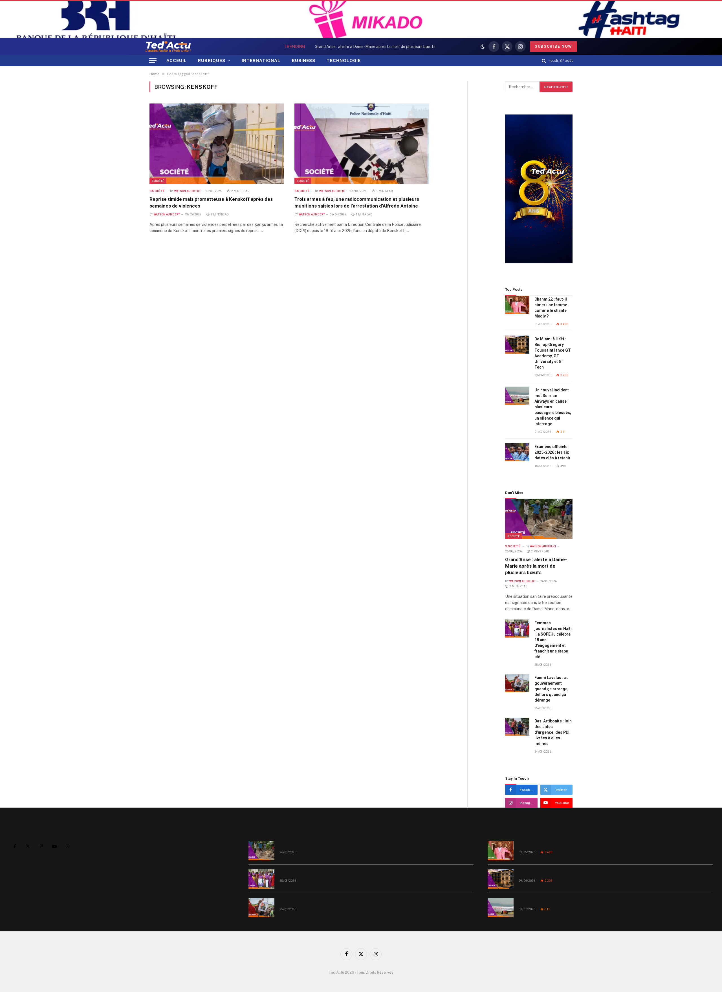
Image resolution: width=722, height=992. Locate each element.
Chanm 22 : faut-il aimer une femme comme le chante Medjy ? (550, 307)
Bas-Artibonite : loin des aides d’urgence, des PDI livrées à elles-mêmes (553, 732)
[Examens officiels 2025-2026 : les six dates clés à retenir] (517, 452)
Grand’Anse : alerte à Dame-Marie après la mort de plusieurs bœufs (536, 566)
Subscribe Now (553, 46)
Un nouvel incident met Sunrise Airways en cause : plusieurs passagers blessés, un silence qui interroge (552, 407)
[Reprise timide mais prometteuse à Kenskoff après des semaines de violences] (216, 143)
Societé (303, 180)
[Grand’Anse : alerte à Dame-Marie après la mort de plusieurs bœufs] (539, 519)
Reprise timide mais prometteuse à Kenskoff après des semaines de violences (211, 202)
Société (158, 180)
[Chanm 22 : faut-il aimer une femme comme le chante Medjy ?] (517, 305)
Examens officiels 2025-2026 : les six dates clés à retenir (552, 452)
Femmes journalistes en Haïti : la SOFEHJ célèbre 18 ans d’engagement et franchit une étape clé (351, 46)
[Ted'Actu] (168, 46)
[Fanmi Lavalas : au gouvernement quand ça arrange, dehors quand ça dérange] (517, 683)
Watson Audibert (187, 191)
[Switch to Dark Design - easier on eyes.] (482, 46)
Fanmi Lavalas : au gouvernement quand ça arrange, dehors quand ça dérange (551, 688)
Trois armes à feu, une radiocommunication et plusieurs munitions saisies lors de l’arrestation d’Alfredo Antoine (356, 202)
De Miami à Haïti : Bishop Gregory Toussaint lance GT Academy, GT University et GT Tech (552, 353)
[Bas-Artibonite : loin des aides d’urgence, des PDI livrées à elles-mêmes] (517, 727)
